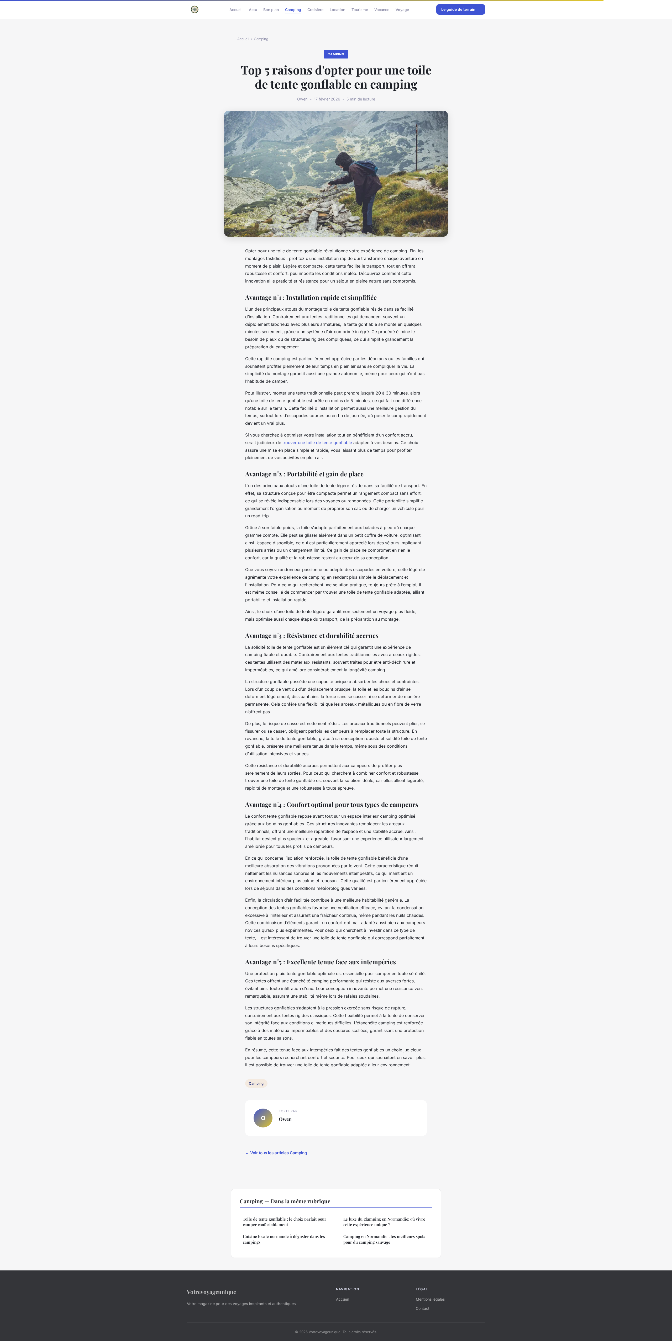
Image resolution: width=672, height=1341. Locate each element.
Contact (422, 1308)
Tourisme (359, 9)
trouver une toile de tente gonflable (317, 442)
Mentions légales (430, 1299)
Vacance (381, 9)
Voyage (402, 9)
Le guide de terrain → (460, 9)
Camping (293, 9)
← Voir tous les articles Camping (276, 1152)
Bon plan (271, 9)
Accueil (236, 9)
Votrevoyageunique (211, 1291)
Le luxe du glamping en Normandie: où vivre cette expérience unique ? (384, 1221)
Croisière (315, 9)
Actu (253, 9)
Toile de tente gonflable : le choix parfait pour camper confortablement (284, 1221)
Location (337, 9)
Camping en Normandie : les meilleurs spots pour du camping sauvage (384, 1239)
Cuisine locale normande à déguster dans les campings (284, 1239)
